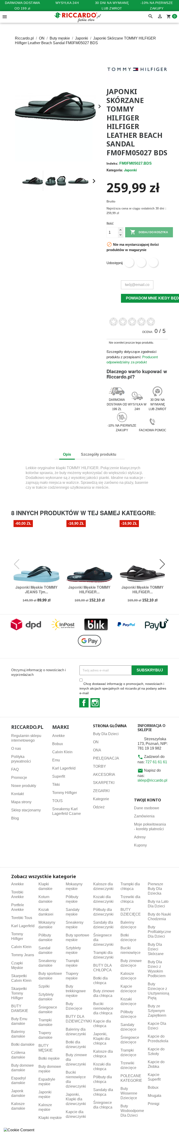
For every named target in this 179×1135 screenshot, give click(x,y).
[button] (16, 181)
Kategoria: (115, 170)
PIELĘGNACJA (106, 758)
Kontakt (17, 794)
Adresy (140, 837)
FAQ (15, 769)
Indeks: (112, 163)
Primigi (153, 1104)
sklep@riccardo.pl (152, 780)
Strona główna (110, 725)
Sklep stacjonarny (26, 810)
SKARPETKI (103, 783)
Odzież (99, 807)
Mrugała (154, 1096)
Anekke (58, 736)
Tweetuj (141, 262)
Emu (56, 760)
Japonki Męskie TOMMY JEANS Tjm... (36, 589)
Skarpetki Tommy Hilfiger (19, 993)
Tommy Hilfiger (64, 793)
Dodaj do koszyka (149, 232)
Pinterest (153, 262)
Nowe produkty (23, 786)
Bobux (57, 744)
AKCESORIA (104, 775)
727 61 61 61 (156, 762)
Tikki (56, 785)
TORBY (99, 766)
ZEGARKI (101, 791)
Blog (15, 818)
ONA (97, 750)
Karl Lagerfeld (64, 768)
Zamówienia (144, 816)
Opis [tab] (67, 454)
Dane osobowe (146, 808)
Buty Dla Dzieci (106, 734)
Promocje (19, 778)
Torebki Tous (21, 918)
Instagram (95, 702)
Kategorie (101, 799)
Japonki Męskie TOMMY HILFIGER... (89, 589)
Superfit (58, 776)
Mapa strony (21, 802)
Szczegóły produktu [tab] (98, 454)
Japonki (130, 170)
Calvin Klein (62, 752)
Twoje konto (147, 800)
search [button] (150, 16)
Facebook (84, 702)
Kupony (140, 845)
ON (96, 742)
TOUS (57, 801)
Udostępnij (129, 262)
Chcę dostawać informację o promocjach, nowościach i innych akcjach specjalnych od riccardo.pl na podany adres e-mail (122, 688)
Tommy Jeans (22, 955)
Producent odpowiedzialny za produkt (132, 359)
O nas (16, 748)
